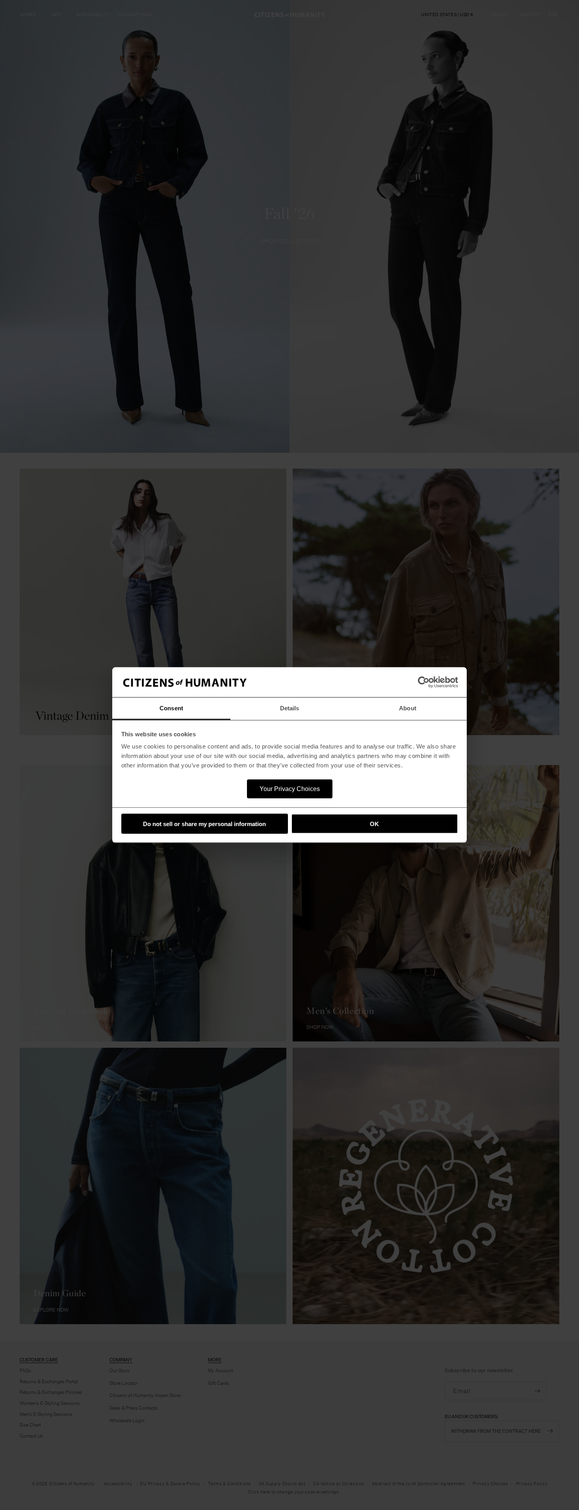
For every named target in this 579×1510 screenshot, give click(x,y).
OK (374, 823)
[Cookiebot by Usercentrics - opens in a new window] (423, 682)
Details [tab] (289, 708)
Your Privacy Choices (290, 789)
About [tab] (407, 708)
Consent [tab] (171, 708)
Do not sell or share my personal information (204, 823)
